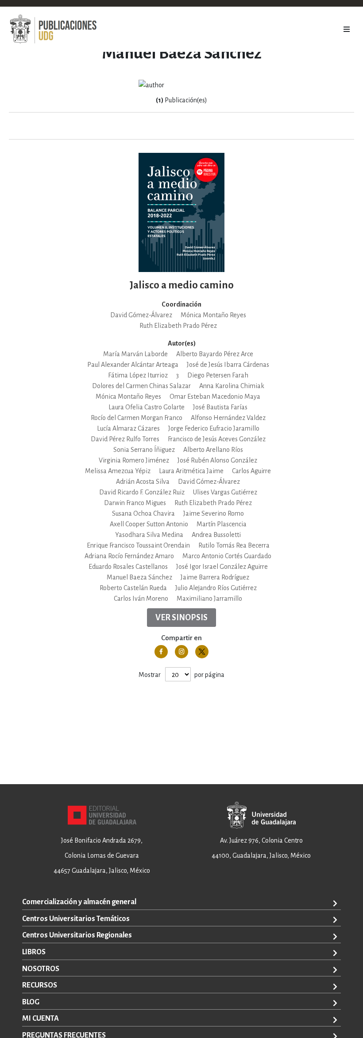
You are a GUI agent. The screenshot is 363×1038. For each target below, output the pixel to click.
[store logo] (53, 29)
